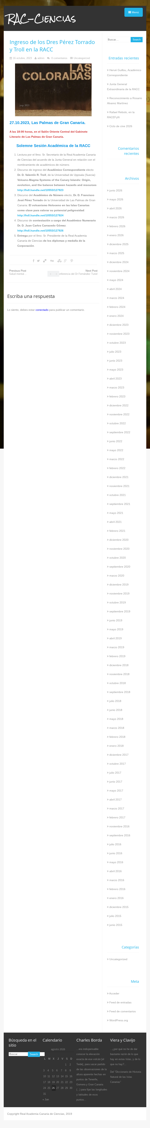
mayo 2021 (116, 512)
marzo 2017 (116, 808)
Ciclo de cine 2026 (120, 126)
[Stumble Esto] (59, 261)
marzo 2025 (116, 253)
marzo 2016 (116, 880)
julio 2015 (115, 916)
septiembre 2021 (119, 503)
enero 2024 (116, 315)
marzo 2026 (116, 217)
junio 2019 (115, 620)
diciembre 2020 (119, 539)
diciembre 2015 (119, 907)
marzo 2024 (116, 297)
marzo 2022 (116, 459)
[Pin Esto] (72, 261)
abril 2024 (115, 289)
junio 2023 (115, 360)
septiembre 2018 (119, 692)
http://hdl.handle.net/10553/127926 (40, 230)
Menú (135, 12)
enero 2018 (116, 745)
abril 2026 (115, 208)
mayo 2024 (116, 280)
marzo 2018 (116, 727)
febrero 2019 (117, 656)
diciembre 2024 (119, 262)
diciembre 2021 (119, 477)
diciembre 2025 (119, 244)
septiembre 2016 (119, 835)
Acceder (114, 993)
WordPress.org (118, 1020)
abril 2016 (115, 871)
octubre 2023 (117, 342)
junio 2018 (115, 709)
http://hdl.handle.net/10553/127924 (40, 215)
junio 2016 (115, 853)
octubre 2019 (117, 602)
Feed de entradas (120, 1002)
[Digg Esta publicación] (52, 261)
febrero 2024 (117, 306)
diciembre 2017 (119, 754)
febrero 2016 (117, 889)
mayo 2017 (116, 790)
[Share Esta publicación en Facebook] (33, 261)
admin (41, 58)
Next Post (77, 272)
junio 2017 (115, 781)
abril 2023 (115, 378)
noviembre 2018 (119, 674)
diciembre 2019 (119, 584)
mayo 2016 (116, 862)
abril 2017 (115, 799)
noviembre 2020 (119, 548)
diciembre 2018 (119, 665)
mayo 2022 (116, 450)
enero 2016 (116, 898)
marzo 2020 (116, 575)
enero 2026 (116, 235)
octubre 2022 (117, 423)
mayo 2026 (116, 199)
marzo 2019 (116, 647)
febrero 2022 (117, 468)
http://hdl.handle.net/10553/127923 (40, 190)
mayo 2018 (116, 718)
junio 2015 (115, 924)
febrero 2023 (117, 396)
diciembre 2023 (119, 324)
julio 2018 (115, 701)
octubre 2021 (117, 495)
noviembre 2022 (119, 414)
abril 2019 (115, 638)
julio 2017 (115, 772)
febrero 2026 (117, 226)
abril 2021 (115, 521)
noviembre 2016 (119, 826)
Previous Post (18, 272)
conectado (42, 309)
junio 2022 (115, 441)
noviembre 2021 (119, 486)
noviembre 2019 (119, 593)
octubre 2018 (117, 683)
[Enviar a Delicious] (45, 261)
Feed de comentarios (122, 1011)
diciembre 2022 (119, 405)
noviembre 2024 (119, 271)
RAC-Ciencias (41, 18)
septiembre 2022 (119, 432)
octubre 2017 (117, 763)
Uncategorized (82, 58)
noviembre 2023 (119, 333)
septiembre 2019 (119, 611)
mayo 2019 (116, 629)
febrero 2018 (117, 736)
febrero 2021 (117, 530)
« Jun (46, 1099)
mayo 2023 (116, 369)
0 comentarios (59, 58)
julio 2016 (115, 844)
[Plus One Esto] (65, 261)
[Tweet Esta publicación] (38, 261)
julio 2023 (115, 351)
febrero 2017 (117, 817)
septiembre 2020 (119, 566)
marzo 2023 (116, 387)
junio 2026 (115, 190)
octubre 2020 (117, 557)
